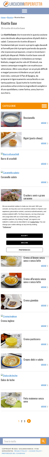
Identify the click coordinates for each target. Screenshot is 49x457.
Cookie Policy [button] (34, 222)
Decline (24, 243)
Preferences (24, 250)
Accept (24, 236)
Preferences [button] (7, 227)
